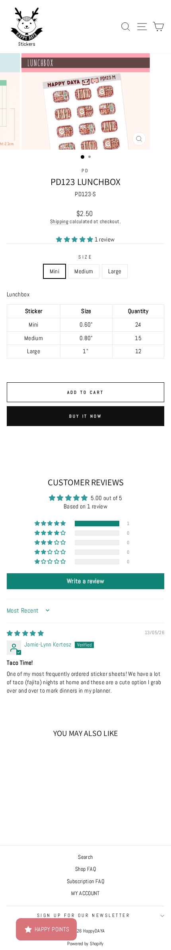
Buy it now (85, 416)
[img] (25, 633)
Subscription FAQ (85, 881)
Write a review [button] (85, 581)
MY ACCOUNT (85, 893)
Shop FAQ (85, 869)
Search (85, 857)
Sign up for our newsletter (83, 915)
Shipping (59, 221)
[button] (75, 239)
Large (114, 271)
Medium (83, 271)
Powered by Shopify (85, 943)
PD (85, 170)
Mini (54, 271)
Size (85, 257)
